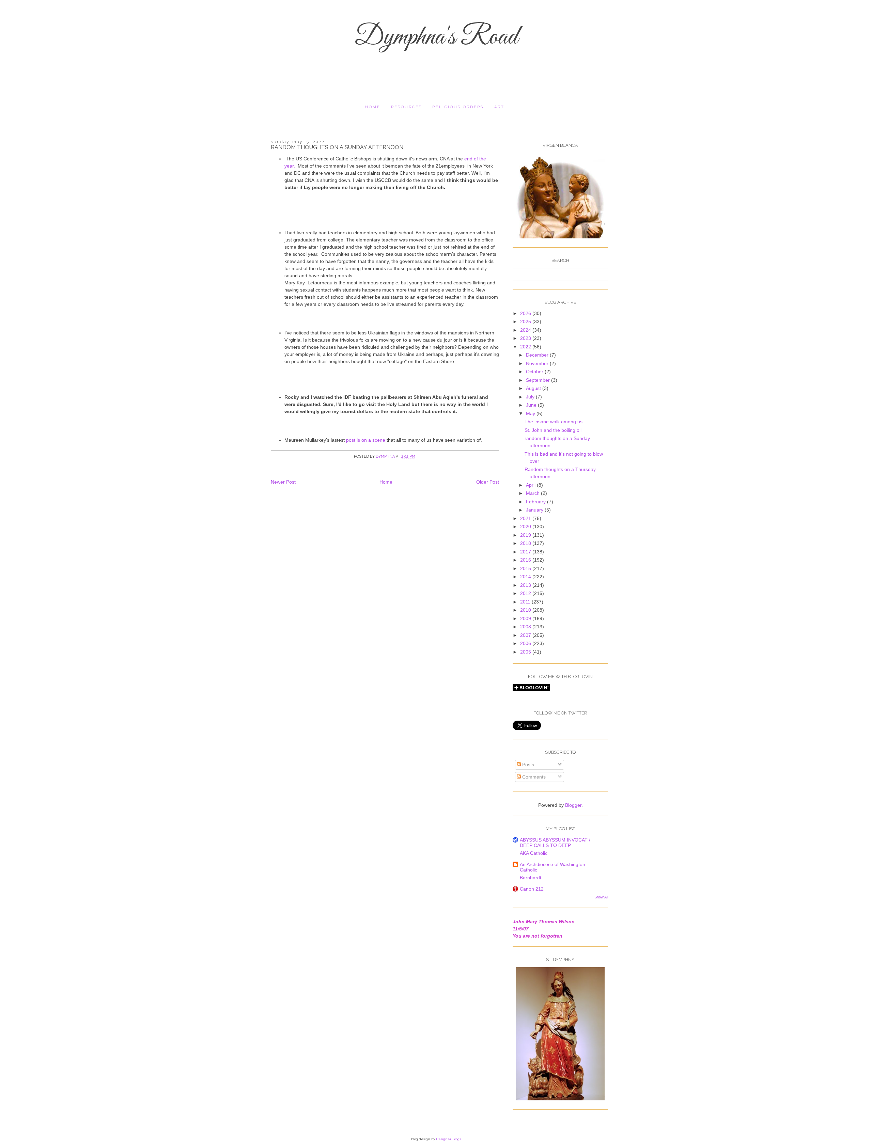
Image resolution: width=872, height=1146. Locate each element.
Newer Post (283, 482)
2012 (526, 593)
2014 (526, 576)
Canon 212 (532, 889)
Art (499, 107)
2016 (526, 560)
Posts (527, 764)
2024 (526, 330)
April (531, 485)
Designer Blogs (448, 1139)
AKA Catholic (533, 853)
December (538, 355)
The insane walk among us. (554, 421)
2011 (526, 602)
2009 (526, 618)
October (535, 371)
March (533, 493)
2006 (526, 643)
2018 (526, 543)
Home (372, 107)
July (531, 396)
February (536, 501)
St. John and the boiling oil (553, 430)
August (534, 388)
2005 (526, 652)
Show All (601, 897)
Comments (533, 777)
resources (406, 107)
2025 (526, 321)
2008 (526, 626)
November (538, 363)
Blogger (573, 805)
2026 (526, 313)
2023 (526, 338)
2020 (526, 526)
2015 (526, 568)
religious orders (458, 107)
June (532, 405)
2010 (526, 610)
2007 (526, 635)
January (535, 510)
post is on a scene (366, 440)
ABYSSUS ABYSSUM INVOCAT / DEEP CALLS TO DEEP (555, 842)
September (538, 380)
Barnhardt (530, 877)
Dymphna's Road (436, 37)
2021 (526, 518)
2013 (526, 585)
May (531, 413)
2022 (526, 346)
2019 (526, 535)
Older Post (487, 482)
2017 (526, 551)
